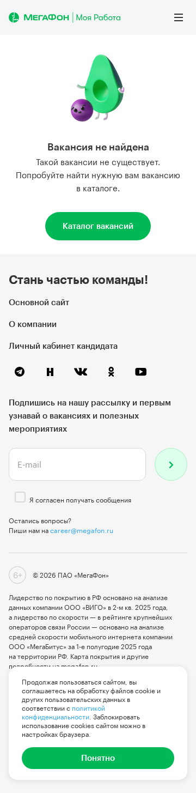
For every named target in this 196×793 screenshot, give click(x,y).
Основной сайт (39, 302)
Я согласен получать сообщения (80, 500)
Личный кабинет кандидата (63, 345)
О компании (33, 324)
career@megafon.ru (81, 530)
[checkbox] (20, 497)
